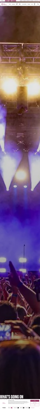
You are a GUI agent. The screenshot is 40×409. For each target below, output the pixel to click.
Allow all (35, 400)
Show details (32, 407)
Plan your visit (34, 4)
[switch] (18, 407)
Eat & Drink (19, 4)
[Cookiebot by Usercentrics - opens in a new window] (4, 407)
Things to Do (17, 4)
